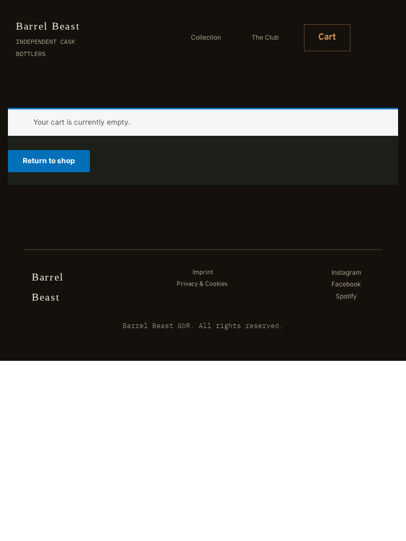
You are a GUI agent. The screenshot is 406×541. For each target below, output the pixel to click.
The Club (265, 37)
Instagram (346, 272)
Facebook (347, 284)
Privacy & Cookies (202, 284)
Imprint (203, 272)
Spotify (346, 296)
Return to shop (49, 160)
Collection (206, 37)
